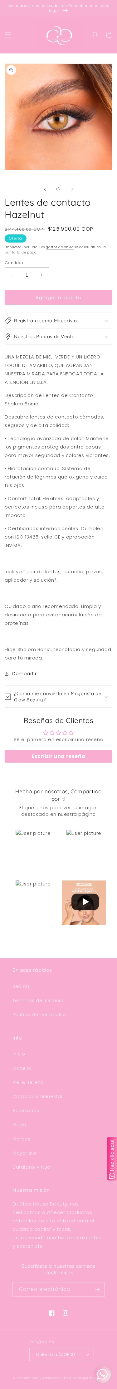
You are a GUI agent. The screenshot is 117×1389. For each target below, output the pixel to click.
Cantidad (15, 263)
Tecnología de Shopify (88, 1378)
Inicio (18, 1054)
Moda (19, 1124)
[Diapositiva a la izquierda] (45, 189)
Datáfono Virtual (32, 1167)
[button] (8, 35)
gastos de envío (60, 247)
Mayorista (24, 1153)
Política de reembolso (39, 1014)
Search (20, 986)
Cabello (21, 1068)
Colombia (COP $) (55, 1354)
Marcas (21, 1139)
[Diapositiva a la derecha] (72, 189)
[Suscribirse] (97, 1289)
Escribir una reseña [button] (58, 756)
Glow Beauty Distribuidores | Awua (48, 1378)
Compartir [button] (24, 673)
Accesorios (25, 1110)
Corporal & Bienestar (37, 1096)
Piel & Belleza (27, 1082)
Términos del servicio (38, 1000)
